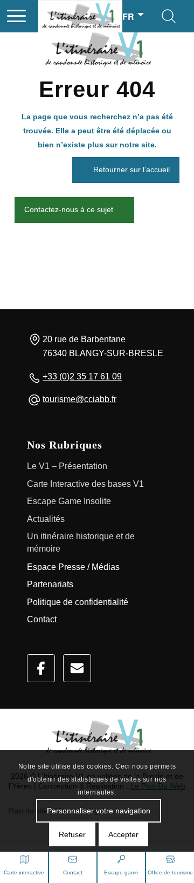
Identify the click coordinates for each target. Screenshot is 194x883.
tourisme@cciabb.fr (79, 399)
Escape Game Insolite (69, 501)
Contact (42, 619)
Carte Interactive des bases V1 (85, 483)
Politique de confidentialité (77, 602)
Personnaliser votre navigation (98, 810)
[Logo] (97, 737)
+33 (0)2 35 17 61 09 (82, 376)
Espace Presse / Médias (73, 567)
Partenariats (50, 584)
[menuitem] (16, 16)
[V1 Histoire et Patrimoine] (101, 16)
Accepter (123, 834)
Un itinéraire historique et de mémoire (81, 542)
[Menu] (16, 16)
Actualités (46, 519)
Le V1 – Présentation (67, 466)
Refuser (72, 834)
